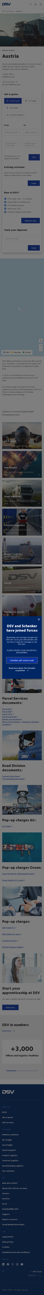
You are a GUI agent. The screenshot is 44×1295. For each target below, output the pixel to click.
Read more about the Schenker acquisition (22, 669)
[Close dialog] (39, 619)
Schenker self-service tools (22, 660)
